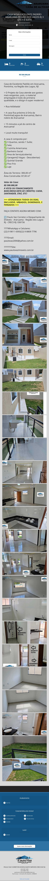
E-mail (10, 40)
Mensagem (11, 46)
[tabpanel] (24, 460)
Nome (10, 35)
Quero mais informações (24, 846)
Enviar (24, 55)
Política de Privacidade (24, 879)
